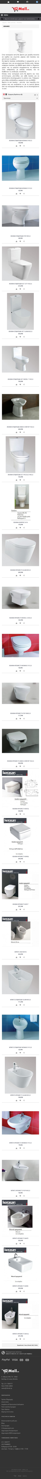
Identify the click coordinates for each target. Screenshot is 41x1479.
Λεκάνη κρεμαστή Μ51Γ (21, 904)
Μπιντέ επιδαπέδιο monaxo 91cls (20, 1047)
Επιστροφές (5, 1425)
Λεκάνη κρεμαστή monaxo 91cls (20, 665)
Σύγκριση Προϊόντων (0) (15, 94)
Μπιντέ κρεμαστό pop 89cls (20, 1190)
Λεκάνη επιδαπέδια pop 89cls (21, 236)
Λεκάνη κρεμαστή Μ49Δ (20, 856)
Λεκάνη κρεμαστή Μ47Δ (20, 809)
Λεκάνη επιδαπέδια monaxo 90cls (20, 140)
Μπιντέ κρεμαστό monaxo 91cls (20, 1143)
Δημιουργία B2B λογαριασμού (10, 1433)
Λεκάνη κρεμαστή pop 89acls (20, 713)
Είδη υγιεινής (11, 22)
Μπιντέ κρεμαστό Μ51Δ (21, 1334)
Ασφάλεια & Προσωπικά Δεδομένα (12, 1404)
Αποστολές (5, 1402)
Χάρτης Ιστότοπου (7, 1412)
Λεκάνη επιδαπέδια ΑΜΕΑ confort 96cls (20, 427)
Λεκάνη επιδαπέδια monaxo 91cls (20, 188)
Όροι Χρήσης (5, 1409)
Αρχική (4, 22)
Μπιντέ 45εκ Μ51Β (21, 952)
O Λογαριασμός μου (7, 1428)
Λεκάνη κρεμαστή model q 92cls (20, 618)
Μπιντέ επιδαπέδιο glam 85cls (20, 999)
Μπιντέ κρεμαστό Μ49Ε (20, 1286)
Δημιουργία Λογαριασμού (9, 1430)
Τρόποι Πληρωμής (7, 1399)
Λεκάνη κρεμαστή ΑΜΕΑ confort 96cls (20, 761)
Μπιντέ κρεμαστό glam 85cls (20, 1095)
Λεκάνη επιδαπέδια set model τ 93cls (20, 379)
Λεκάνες (19, 22)
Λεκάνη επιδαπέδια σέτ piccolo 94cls (20, 474)
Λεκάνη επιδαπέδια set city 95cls (20, 284)
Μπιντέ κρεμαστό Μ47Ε (20, 1238)
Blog (2, 1423)
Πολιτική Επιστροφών (8, 1407)
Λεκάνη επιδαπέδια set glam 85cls (20, 331)
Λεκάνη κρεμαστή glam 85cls (20, 570)
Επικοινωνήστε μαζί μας (9, 1421)
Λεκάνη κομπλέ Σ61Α (20, 522)
